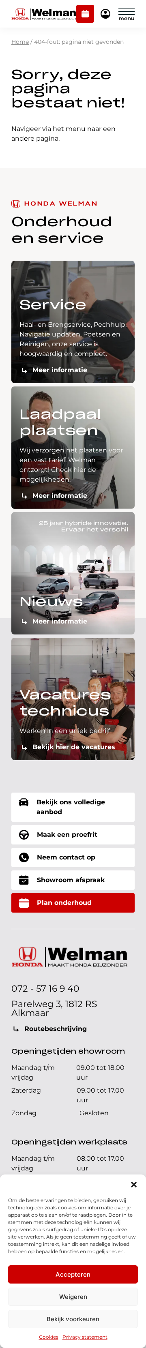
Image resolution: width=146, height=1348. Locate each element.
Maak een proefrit (67, 834)
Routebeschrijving (55, 1029)
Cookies (48, 1337)
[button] (134, 1185)
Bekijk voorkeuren (73, 1319)
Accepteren (73, 1274)
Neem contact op (66, 857)
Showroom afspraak (71, 880)
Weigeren (73, 1297)
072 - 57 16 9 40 (45, 988)
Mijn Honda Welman (105, 14)
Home (20, 41)
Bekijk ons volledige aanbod (70, 807)
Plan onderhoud (85, 14)
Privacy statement (84, 1337)
